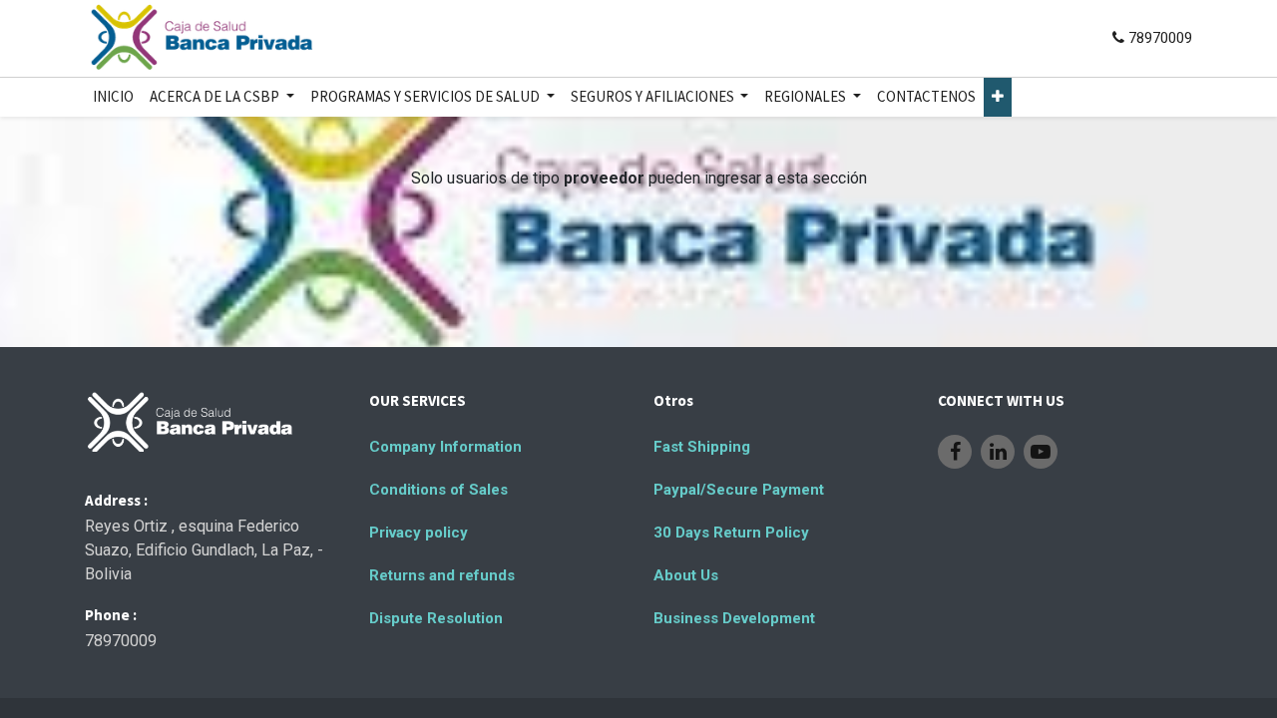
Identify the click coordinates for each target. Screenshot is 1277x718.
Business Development (734, 618)
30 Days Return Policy (731, 532)
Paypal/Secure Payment (738, 490)
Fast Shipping (701, 447)
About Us (685, 575)
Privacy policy (418, 532)
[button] (998, 97)
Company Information (445, 447)
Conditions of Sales (438, 490)
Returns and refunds (442, 575)
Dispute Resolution (436, 618)
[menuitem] (113, 97)
